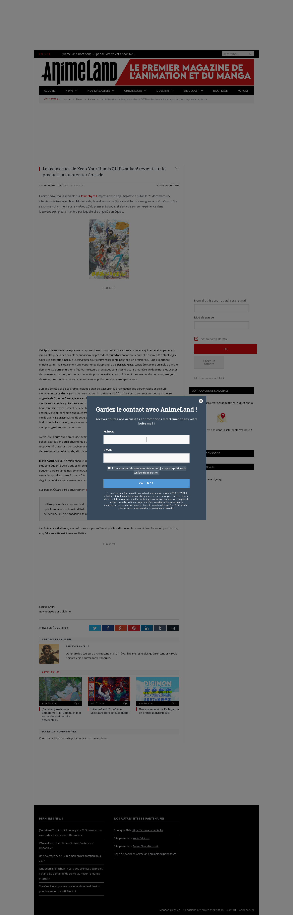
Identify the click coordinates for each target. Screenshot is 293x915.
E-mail (107, 450)
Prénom (109, 431)
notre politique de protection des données (153, 505)
